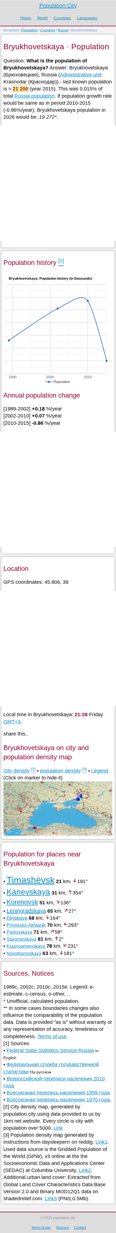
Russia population (34, 96)
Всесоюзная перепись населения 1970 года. (58, 1100)
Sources (62, 1228)
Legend (99, 771)
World (42, 18)
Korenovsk (22, 902)
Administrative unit (80, 75)
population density (60, 771)
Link (58, 1128)
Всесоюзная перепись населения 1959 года (58, 1093)
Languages (87, 18)
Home (25, 18)
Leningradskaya (26, 911)
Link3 (51, 1198)
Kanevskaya (28, 892)
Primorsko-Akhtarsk (26, 925)
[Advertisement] (58, 183)
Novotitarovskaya (23, 953)
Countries (62, 18)
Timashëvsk (30, 880)
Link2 (85, 1170)
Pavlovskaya (19, 932)
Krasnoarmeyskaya (25, 946)
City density (16, 771)
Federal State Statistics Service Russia (50, 1050)
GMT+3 (12, 722)
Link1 (101, 1142)
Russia (63, 30)
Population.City (58, 6)
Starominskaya (21, 939)
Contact (80, 1228)
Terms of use (51, 1036)
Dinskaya (16, 918)
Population (29, 30)
